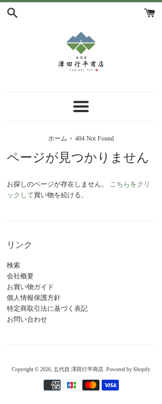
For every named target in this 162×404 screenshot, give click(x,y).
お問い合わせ (27, 319)
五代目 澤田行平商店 (79, 369)
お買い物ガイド (30, 287)
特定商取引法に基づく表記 (47, 308)
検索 (13, 265)
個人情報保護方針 (34, 297)
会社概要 (20, 276)
